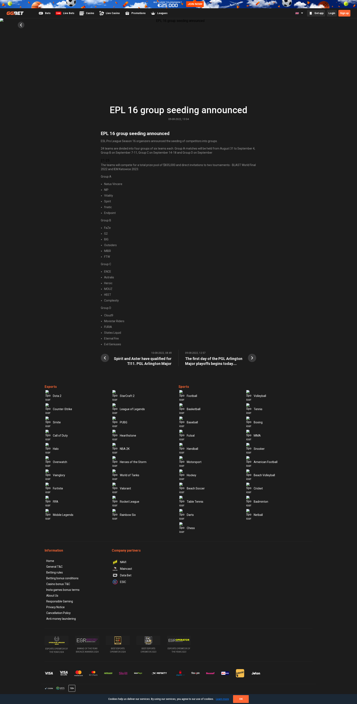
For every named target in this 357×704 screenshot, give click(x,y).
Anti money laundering (61, 618)
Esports (51, 387)
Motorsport (194, 462)
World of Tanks (129, 475)
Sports (183, 387)
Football (192, 396)
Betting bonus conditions (62, 578)
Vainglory (59, 475)
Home (50, 561)
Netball (258, 514)
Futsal (191, 435)
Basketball (193, 409)
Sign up (344, 13)
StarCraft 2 (127, 396)
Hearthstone (128, 435)
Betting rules (54, 572)
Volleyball (260, 396)
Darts (190, 514)
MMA (257, 435)
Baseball (192, 422)
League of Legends (132, 409)
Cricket (258, 488)
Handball (192, 448)
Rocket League (129, 501)
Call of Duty (60, 435)
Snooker (259, 448)
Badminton (261, 501)
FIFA (55, 501)
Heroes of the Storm (133, 462)
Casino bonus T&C (58, 584)
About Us (52, 595)
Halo (56, 448)
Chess (191, 528)
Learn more (222, 699)
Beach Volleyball (264, 475)
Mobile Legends (63, 514)
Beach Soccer (196, 488)
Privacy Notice (55, 607)
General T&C (54, 566)
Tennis (258, 409)
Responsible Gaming (59, 601)
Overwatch (60, 462)
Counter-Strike (62, 409)
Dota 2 (57, 396)
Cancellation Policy (58, 613)
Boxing (258, 422)
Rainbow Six (128, 514)
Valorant (125, 488)
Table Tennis (195, 501)
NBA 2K (125, 448)
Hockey (191, 475)
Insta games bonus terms (63, 589)
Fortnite (58, 488)
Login (331, 13)
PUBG (123, 422)
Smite (57, 422)
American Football (265, 462)
